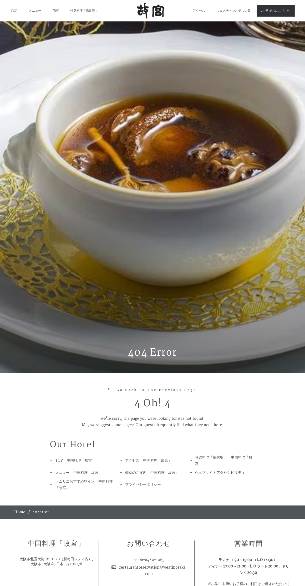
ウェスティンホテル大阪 (234, 11)
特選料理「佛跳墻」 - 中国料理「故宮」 (223, 460)
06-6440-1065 (151, 560)
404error (40, 512)
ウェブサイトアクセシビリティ (220, 472)
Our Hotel (72, 445)
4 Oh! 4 (152, 403)
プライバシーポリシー (143, 484)
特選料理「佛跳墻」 (84, 11)
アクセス (199, 11)
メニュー (35, 11)
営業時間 (248, 544)
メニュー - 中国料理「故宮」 (78, 472)
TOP (14, 11)
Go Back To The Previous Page (156, 390)
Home (19, 512)
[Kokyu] (150, 11)
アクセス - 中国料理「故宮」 (148, 460)
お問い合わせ (149, 544)
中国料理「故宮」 (56, 544)
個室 (56, 11)
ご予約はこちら (276, 11)
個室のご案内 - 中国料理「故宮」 (152, 472)
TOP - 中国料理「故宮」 (75, 460)
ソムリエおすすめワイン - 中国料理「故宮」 (84, 484)
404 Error (152, 353)
